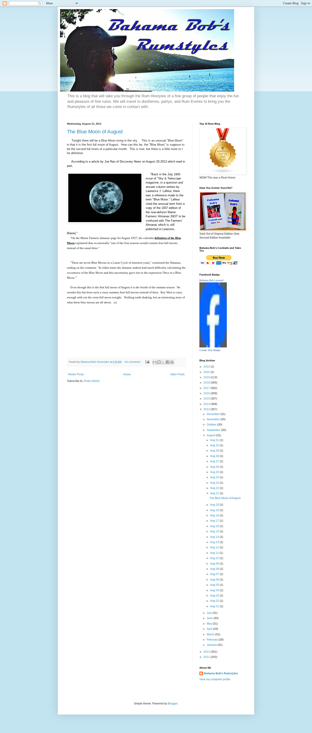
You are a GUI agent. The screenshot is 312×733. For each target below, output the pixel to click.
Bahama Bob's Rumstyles (221, 673)
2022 (207, 366)
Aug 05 (215, 584)
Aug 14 (215, 537)
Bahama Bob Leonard (211, 280)
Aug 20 (215, 504)
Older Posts (177, 374)
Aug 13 (215, 542)
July (209, 613)
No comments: (133, 361)
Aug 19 (215, 510)
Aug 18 (215, 515)
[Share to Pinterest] (172, 362)
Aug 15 (215, 531)
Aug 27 (215, 461)
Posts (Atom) (92, 381)
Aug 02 (215, 600)
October (212, 424)
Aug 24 (215, 477)
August (211, 435)
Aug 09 (215, 563)
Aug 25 (215, 472)
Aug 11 (214, 552)
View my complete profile (214, 679)
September (214, 430)
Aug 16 (215, 526)
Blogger (172, 703)
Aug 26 (215, 466)
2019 (207, 377)
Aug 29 (215, 450)
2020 (207, 372)
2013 (207, 409)
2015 (207, 398)
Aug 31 (215, 440)
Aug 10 (215, 558)
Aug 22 (215, 488)
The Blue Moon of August (95, 131)
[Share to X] (163, 362)
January (212, 644)
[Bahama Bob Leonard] (213, 346)
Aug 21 (215, 493)
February (213, 639)
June (210, 618)
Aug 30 (215, 445)
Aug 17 (215, 520)
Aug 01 (215, 606)
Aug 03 (215, 595)
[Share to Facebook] (167, 362)
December (213, 414)
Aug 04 (215, 590)
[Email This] (154, 362)
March (211, 634)
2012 (207, 651)
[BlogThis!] (159, 362)
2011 (207, 657)
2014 (207, 404)
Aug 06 (215, 579)
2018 (207, 382)
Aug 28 (215, 456)
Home (127, 374)
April (210, 629)
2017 (207, 388)
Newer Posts (76, 374)
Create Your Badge (209, 350)
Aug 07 (215, 574)
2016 (207, 393)
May (210, 623)
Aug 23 (215, 482)
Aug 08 (215, 568)
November (213, 419)
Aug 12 (215, 547)
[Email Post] (147, 361)
